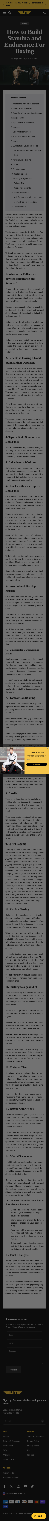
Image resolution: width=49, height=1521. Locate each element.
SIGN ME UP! (37, 764)
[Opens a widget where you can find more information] (38, 1516)
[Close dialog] (47, 748)
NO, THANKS (37, 768)
